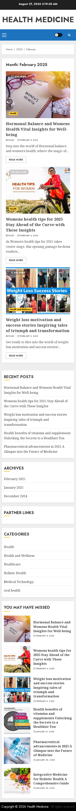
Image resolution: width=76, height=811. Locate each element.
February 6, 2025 (29, 235)
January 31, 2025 (45, 731)
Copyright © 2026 (14, 806)
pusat (11, 140)
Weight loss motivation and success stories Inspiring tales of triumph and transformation (37, 325)
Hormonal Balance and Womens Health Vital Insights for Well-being (38, 129)
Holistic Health (15, 573)
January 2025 (14, 487)
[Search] (69, 35)
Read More (16, 159)
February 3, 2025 (29, 336)
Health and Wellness (20, 309)
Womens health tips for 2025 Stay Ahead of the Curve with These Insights (35, 225)
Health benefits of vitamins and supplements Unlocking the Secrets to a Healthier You (52, 718)
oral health (12, 590)
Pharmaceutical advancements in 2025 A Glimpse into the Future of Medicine (52, 748)
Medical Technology (19, 582)
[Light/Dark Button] (58, 35)
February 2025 (15, 479)
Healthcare (12, 564)
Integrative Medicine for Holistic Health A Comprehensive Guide (51, 778)
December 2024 (15, 496)
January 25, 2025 (45, 788)
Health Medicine (38, 19)
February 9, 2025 (29, 140)
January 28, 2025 (45, 760)
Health (13, 113)
